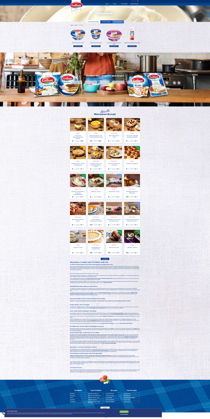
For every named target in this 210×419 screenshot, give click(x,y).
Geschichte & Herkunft (106, 21)
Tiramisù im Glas (127, 395)
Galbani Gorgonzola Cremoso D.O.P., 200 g (94, 402)
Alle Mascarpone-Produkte (93, 21)
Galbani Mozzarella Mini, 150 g (94, 395)
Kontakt (105, 407)
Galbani (71, 25)
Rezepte (107, 3)
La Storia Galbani (124, 3)
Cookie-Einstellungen (124, 414)
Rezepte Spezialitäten (110, 401)
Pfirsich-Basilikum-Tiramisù (129, 397)
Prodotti (76, 25)
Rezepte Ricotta (109, 397)
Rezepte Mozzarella (110, 393)
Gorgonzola (118, 82)
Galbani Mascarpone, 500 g (93, 397)
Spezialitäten (134, 82)
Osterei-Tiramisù (127, 393)
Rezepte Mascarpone (110, 395)
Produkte (114, 3)
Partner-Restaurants (134, 3)
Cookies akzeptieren (124, 411)
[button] (4, 413)
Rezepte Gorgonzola (110, 399)
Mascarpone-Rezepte (118, 21)
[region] (83, 412)
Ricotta (104, 82)
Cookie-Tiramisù (127, 399)
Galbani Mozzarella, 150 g (93, 393)
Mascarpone (91, 82)
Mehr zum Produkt (77, 46)
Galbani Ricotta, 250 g (92, 399)
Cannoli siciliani (127, 401)
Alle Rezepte (105, 258)
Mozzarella (75, 82)
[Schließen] (159, 411)
